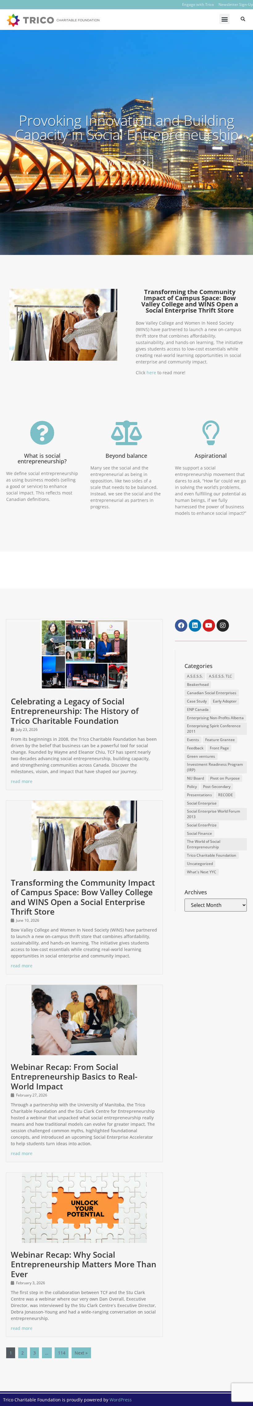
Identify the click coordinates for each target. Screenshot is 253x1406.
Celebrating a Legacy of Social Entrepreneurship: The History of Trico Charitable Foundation (75, 711)
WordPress (121, 1400)
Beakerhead (198, 684)
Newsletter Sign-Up (235, 4)
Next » (81, 1353)
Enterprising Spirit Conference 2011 (214, 728)
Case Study (197, 701)
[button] (224, 19)
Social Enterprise (202, 803)
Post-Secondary (216, 786)
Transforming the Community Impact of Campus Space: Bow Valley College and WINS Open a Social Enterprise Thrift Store (83, 897)
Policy (192, 786)
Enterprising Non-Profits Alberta (215, 717)
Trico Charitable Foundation (211, 855)
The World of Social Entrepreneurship (203, 844)
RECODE (225, 794)
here (151, 372)
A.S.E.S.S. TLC (220, 676)
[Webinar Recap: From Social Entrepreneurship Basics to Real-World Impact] (84, 1020)
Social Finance (199, 833)
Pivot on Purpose (225, 778)
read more (21, 781)
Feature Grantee (220, 739)
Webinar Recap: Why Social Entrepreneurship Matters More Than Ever (83, 1264)
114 (61, 1353)
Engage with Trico (198, 4)
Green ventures (201, 756)
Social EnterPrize (202, 825)
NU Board (195, 778)
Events (193, 739)
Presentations (199, 794)
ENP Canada (198, 709)
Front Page (219, 748)
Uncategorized (200, 863)
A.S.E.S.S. (195, 676)
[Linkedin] (195, 625)
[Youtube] (209, 625)
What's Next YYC (201, 872)
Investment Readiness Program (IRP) (215, 767)
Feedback (195, 748)
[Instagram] (223, 625)
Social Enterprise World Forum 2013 (213, 814)
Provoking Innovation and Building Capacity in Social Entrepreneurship (126, 127)
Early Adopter (225, 701)
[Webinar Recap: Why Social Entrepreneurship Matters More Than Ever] (84, 1208)
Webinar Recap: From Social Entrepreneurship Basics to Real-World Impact (74, 1076)
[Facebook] (181, 625)
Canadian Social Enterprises (211, 692)
